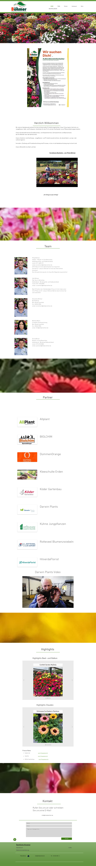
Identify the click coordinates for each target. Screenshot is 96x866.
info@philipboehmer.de (47, 815)
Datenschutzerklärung (22, 850)
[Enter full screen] (76, 185)
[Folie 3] (47, 698)
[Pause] (38, 185)
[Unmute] (41, 185)
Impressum (19, 847)
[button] (72, 606)
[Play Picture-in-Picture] (73, 185)
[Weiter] (72, 680)
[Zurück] (23, 680)
